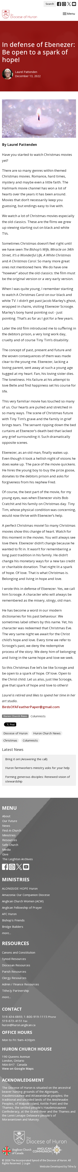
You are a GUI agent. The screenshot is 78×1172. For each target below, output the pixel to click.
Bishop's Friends (13, 920)
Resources (9, 840)
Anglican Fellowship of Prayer (22, 907)
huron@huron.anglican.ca (18, 1025)
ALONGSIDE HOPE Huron (20, 888)
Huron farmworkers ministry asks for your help (37, 768)
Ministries (9, 835)
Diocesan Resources (16, 965)
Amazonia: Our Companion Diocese (26, 895)
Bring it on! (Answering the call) (26, 759)
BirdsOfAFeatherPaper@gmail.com (31, 707)
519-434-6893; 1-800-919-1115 (25, 1017)
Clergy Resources (14, 978)
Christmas (10, 740)
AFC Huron (9, 914)
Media (6, 849)
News (6, 826)
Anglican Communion (47, 1149)
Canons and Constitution (18, 952)
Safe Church (10, 845)
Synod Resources (14, 959)
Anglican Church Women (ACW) (23, 901)
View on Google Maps (18, 1068)
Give (5, 854)
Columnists (38, 716)
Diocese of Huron (15, 733)
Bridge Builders (12, 927)
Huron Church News (47, 733)
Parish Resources (14, 971)
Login (27, 1163)
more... (6, 933)
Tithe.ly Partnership (15, 991)
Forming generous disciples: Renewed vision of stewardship (37, 779)
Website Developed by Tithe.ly (58, 1166)
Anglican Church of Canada (17, 1150)
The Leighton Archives (17, 859)
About (6, 816)
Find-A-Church (11, 830)
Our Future (9, 821)
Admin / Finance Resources (20, 984)
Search (50, 4)
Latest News (12, 749)
